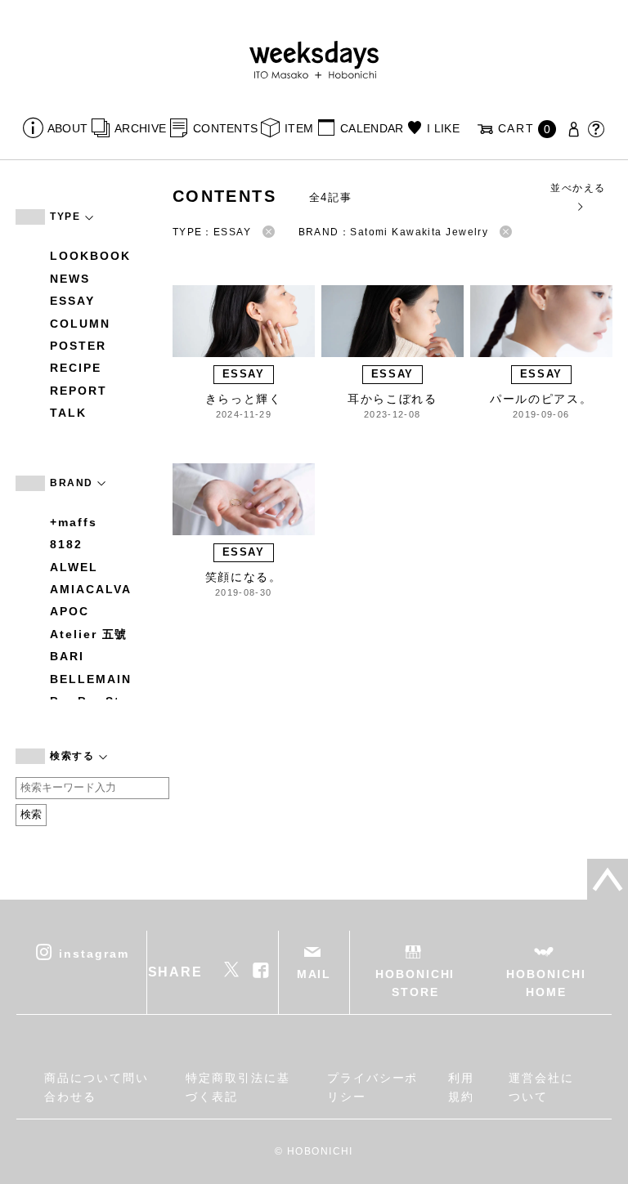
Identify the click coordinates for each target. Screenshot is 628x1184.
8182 (66, 544)
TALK (68, 412)
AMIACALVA (90, 589)
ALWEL (74, 567)
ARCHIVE (140, 128)
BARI (67, 656)
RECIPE (75, 367)
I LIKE (443, 128)
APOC (69, 611)
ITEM (299, 128)
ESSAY (72, 300)
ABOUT (67, 128)
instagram (93, 952)
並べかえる (577, 188)
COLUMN (80, 323)
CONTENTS (225, 128)
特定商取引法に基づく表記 (237, 1086)
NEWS (70, 278)
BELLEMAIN (90, 679)
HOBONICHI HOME (545, 983)
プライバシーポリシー (372, 1086)
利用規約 (461, 1086)
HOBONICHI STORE (415, 983)
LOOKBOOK (90, 255)
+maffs (73, 522)
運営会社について (541, 1086)
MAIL (314, 974)
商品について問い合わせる (96, 1086)
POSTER (78, 345)
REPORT (78, 390)
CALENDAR (371, 128)
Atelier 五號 (89, 634)
